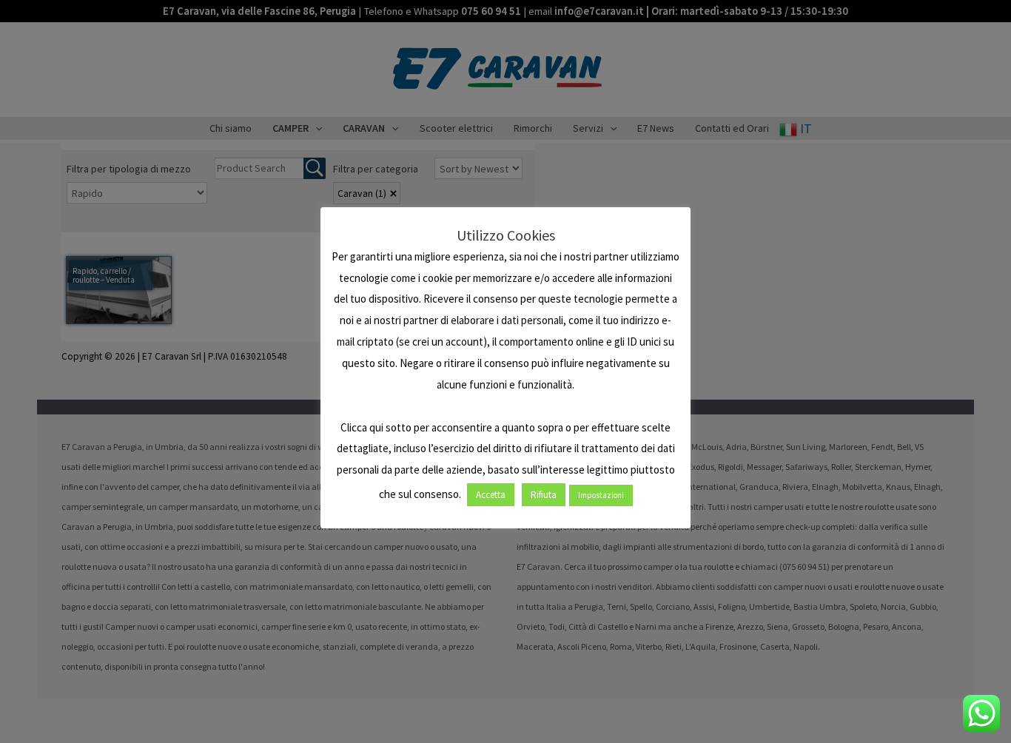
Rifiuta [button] (544, 494)
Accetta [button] (491, 494)
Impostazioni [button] (601, 495)
